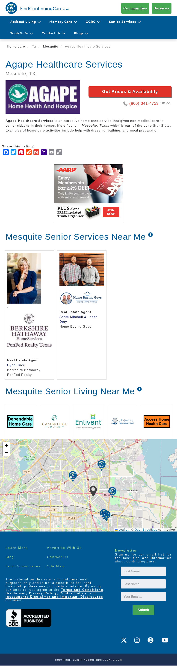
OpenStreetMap (146, 529)
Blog (10, 557)
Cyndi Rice (16, 365)
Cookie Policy (73, 593)
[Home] (37, 8)
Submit (143, 610)
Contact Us (57, 557)
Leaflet (123, 529)
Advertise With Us (64, 548)
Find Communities (23, 566)
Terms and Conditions (82, 589)
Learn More (17, 548)
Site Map (55, 566)
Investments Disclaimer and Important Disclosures (54, 596)
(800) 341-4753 (144, 103)
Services (161, 8)
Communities (135, 8)
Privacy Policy (43, 593)
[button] (93, 491)
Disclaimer (16, 593)
